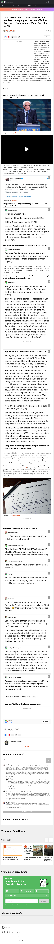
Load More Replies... (12, 788)
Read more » (27, 746)
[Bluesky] (12, 932)
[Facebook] (2, 932)
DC (6, 790)
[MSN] (17, 932)
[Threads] (14, 932)
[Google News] (20, 932)
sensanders (14, 200)
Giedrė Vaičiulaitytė (10, 30)
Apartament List (22, 468)
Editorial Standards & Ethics (8, 940)
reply (12, 776)
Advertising (16, 936)
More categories (11, 895)
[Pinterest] (7, 932)
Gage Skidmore (15, 133)
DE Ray (7, 764)
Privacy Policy (19, 940)
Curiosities (6, 14)
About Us (22, 936)
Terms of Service (28, 940)
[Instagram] (4, 932)
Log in (50, 2)
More (36, 5)
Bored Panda (7, 927)
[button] (46, 840)
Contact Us (32, 936)
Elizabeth (8, 802)
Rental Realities (15, 515)
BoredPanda (8, 2)
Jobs (27, 936)
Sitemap (38, 936)
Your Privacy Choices (7, 936)
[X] (9, 932)
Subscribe (43, 901)
